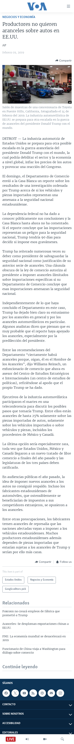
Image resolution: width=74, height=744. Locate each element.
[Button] (63, 60)
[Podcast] (42, 693)
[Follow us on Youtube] (24, 693)
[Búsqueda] (62, 739)
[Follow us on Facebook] (6, 693)
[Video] (45, 739)
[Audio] (27, 739)
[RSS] (33, 693)
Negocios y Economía (18, 17)
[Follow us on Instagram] (60, 693)
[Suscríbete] (51, 693)
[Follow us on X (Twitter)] (15, 693)
